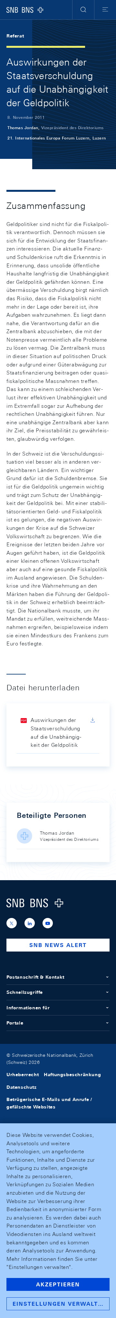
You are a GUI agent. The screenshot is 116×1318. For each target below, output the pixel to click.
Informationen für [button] (28, 1008)
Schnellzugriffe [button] (24, 992)
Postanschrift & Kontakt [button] (35, 977)
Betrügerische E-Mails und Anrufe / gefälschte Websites (49, 1103)
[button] (83, 9)
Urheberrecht (22, 1074)
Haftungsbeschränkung (72, 1074)
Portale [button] (14, 1023)
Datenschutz (21, 1087)
